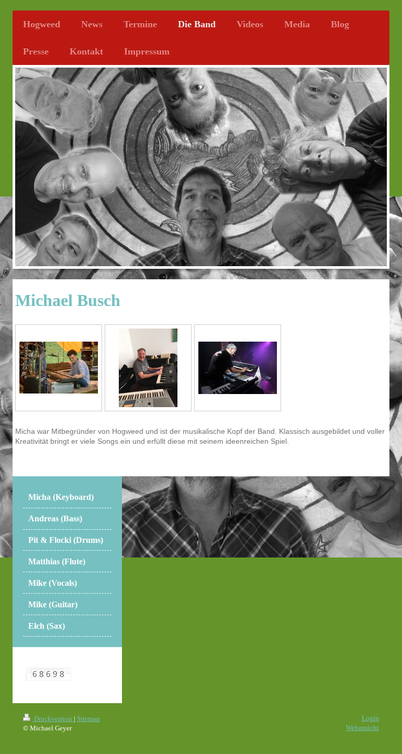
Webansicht (362, 727)
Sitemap (88, 719)
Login (370, 718)
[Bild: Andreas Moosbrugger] (237, 368)
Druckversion (53, 719)
